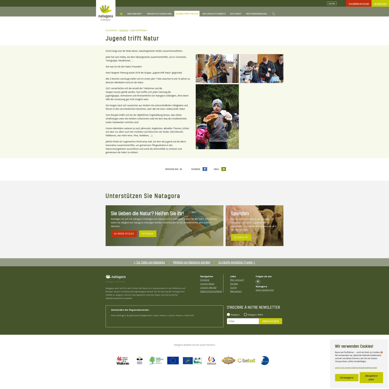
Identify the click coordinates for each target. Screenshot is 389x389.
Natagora (235, 314)
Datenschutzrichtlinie (211, 291)
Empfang (204, 279)
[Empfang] (121, 14)
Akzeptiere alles (371, 377)
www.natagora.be (265, 289)
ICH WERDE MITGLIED (124, 233)
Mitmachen (380, 3)
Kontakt (332, 3)
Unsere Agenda (208, 287)
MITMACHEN (147, 233)
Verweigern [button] (346, 377)
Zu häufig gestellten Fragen (235, 262)
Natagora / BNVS (255, 314)
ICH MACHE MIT (241, 237)
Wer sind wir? (237, 279)
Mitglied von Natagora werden (191, 262)
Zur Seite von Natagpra (150, 262)
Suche (233, 287)
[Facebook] (258, 282)
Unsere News (207, 283)
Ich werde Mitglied (359, 3)
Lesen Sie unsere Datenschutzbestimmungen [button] (356, 367)
